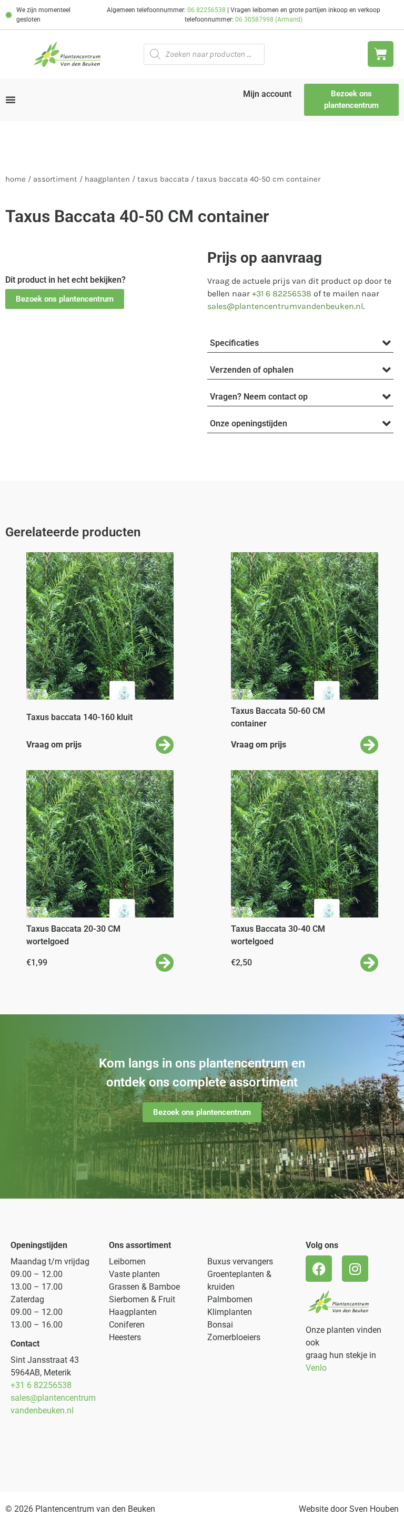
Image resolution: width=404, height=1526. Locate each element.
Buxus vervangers (240, 1261)
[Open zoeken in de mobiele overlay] (204, 54)
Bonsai (220, 1325)
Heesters (125, 1337)
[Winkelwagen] (380, 54)
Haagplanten (107, 179)
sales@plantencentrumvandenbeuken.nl (285, 306)
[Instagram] (355, 1268)
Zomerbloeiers (233, 1337)
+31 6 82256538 (281, 293)
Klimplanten (229, 1312)
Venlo (316, 1368)
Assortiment (55, 179)
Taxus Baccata (163, 179)
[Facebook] (319, 1268)
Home (15, 179)
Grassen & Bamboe (144, 1287)
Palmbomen (229, 1299)
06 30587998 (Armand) (268, 19)
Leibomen (127, 1261)
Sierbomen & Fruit (142, 1299)
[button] (64, 299)
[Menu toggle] (10, 99)
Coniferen (127, 1325)
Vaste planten (134, 1274)
